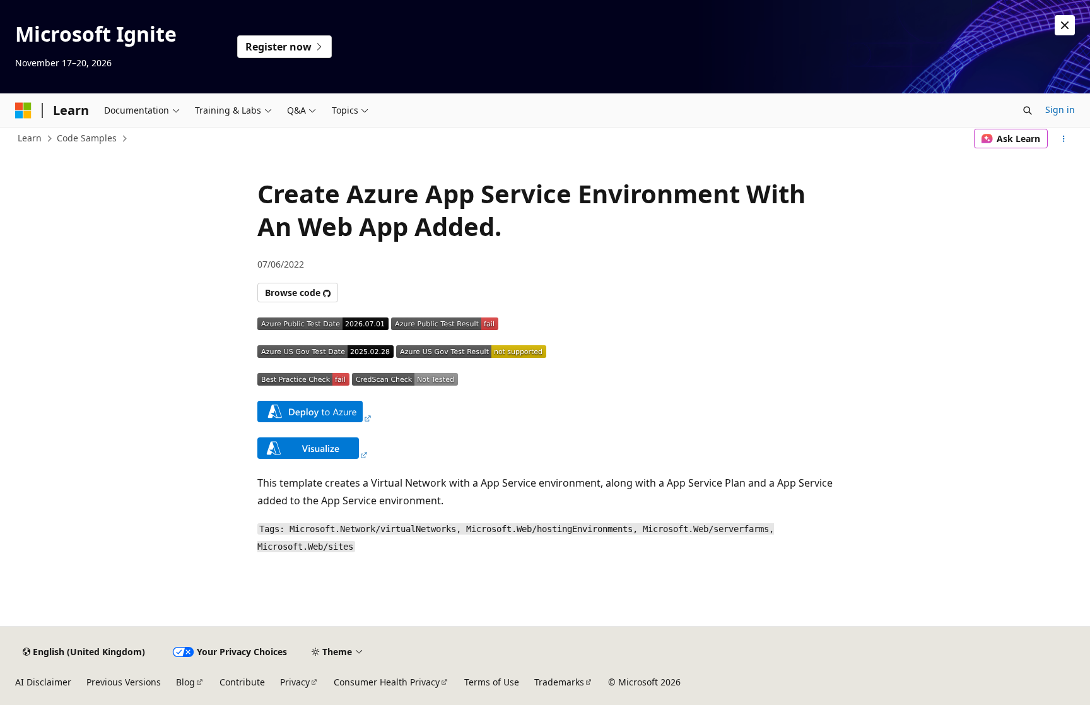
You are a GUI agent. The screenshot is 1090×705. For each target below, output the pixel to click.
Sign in (1060, 110)
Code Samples (87, 138)
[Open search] (1027, 110)
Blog (185, 682)
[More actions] (1064, 139)
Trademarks (559, 682)
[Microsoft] (23, 110)
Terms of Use (491, 682)
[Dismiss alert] (1065, 25)
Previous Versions (123, 682)
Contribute (242, 682)
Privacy (295, 682)
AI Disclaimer (43, 682)
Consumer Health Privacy (387, 682)
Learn (30, 138)
